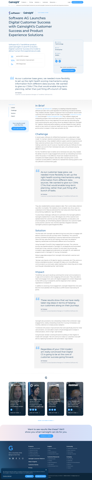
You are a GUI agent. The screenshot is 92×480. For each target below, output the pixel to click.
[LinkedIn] (10, 458)
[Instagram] (23, 458)
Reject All (29, 476)
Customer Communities (34, 455)
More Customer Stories (45, 420)
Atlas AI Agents (32, 461)
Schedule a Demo (77, 2)
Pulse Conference (71, 450)
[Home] (9, 5)
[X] (19, 458)
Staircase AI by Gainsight (34, 448)
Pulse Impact (70, 466)
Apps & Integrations (52, 462)
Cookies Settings (7, 476)
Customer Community (72, 448)
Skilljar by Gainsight (33, 452)
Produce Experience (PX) (54, 116)
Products (23, 2)
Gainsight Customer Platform (36, 458)
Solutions (37, 2)
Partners (69, 464)
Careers (69, 467)
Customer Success (33, 450)
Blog (49, 450)
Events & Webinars (52, 452)
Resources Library (52, 448)
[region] (24, 473)
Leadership (69, 460)
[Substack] (13, 458)
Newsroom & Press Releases (73, 462)
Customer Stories (33, 464)
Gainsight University (71, 453)
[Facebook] (16, 458)
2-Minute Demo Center (53, 453)
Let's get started (18, 128)
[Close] (46, 469)
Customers (45, 2)
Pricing (31, 2)
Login (69, 2)
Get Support (51, 464)
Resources (52, 2)
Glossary (50, 460)
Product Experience (33, 453)
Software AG (48, 108)
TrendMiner (38, 108)
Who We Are (70, 458)
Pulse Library (70, 452)
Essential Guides (51, 458)
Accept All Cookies (40, 476)
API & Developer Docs (53, 466)
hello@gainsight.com (75, 475)
